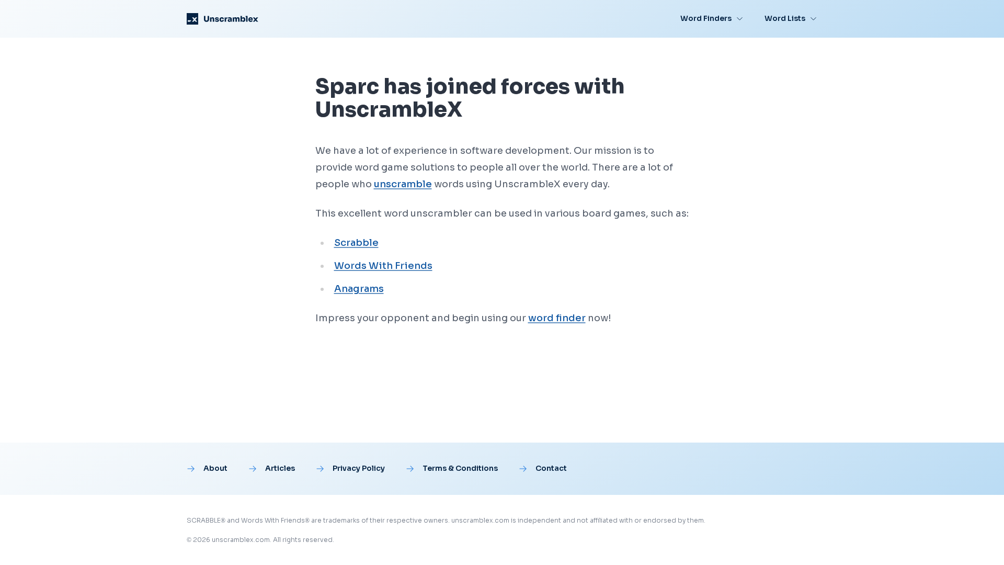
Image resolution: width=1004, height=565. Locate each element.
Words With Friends (383, 266)
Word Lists (785, 18)
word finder (557, 318)
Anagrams (359, 289)
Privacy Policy (359, 468)
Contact (551, 468)
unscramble (403, 184)
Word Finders (706, 18)
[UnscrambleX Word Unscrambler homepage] (222, 19)
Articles (280, 468)
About (215, 468)
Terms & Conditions (460, 468)
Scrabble (356, 242)
